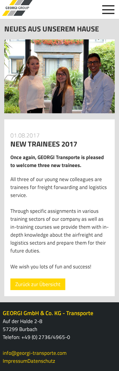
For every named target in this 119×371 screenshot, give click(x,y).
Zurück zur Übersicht (37, 284)
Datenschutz (41, 361)
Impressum (15, 361)
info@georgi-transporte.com (35, 353)
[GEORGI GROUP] (17, 8)
